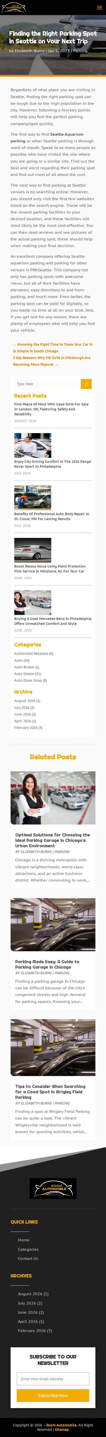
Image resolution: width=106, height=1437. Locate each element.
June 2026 (22, 714)
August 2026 (24, 700)
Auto (18, 660)
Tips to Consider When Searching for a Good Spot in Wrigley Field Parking (50, 1092)
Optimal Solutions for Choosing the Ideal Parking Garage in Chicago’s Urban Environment (52, 840)
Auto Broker (24, 667)
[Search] (86, 384)
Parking (80, 50)
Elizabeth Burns (30, 50)
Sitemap (62, 1429)
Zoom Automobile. (61, 1425)
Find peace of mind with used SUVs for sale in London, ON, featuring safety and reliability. (51, 409)
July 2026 (21, 707)
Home (24, 1239)
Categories (28, 1249)
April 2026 (22, 721)
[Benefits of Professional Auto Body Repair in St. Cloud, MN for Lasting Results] (32, 498)
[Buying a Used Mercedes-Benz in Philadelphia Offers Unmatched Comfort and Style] (32, 603)
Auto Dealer (24, 674)
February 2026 (25, 727)
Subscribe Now (53, 1395)
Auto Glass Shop (28, 680)
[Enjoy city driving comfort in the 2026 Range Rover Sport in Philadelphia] (32, 446)
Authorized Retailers (31, 653)
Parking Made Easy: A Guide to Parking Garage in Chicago (47, 964)
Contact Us (28, 1258)
